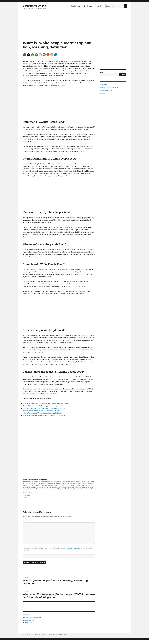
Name (25, 553)
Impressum (26, 615)
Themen (90, 6)
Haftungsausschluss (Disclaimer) (32, 617)
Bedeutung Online (34, 5)
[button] (24, 54)
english (25, 497)
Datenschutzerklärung (71, 548)
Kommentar (27, 521)
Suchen (102, 72)
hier (92, 489)
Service (99, 6)
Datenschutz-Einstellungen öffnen (57, 634)
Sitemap (102, 93)
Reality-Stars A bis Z (78, 6)
